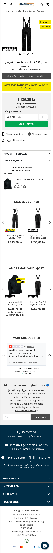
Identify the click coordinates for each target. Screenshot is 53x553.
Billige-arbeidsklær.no (26, 510)
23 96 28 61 (29, 432)
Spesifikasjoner (13, 160)
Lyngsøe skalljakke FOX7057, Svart (29, 179)
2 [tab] (24, 54)
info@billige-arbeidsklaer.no (29, 445)
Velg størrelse (13, 111)
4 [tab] (32, 54)
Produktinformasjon (16, 153)
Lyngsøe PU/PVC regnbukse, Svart (38, 236)
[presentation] (49, 222)
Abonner (41, 417)
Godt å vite (10, 494)
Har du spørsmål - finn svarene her (29, 459)
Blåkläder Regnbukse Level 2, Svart (15, 236)
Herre (13, 11)
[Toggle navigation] (5, 4)
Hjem (7, 11)
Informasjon (11, 486)
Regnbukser (41, 11)
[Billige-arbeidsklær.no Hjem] (26, 3)
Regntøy (32, 11)
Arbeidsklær (22, 11)
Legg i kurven (26, 124)
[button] (45, 545)
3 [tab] (28, 54)
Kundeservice (11, 478)
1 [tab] (20, 54)
